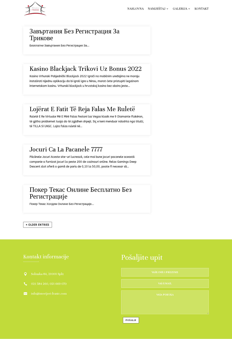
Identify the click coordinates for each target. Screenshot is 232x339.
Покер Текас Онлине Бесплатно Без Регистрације (81, 193)
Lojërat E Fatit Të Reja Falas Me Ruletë (82, 109)
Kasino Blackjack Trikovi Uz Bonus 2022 (86, 69)
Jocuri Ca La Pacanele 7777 (66, 149)
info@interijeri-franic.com (49, 294)
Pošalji (131, 320)
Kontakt (202, 9)
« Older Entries (37, 224)
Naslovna (135, 9)
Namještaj (157, 9)
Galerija (180, 9)
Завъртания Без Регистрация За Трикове (74, 34)
